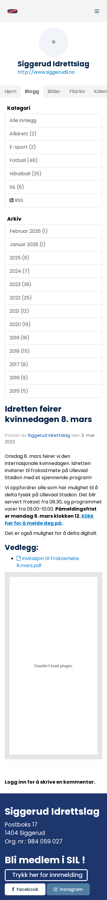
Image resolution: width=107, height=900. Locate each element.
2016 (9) (19, 377)
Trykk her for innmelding (47, 875)
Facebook (27, 889)
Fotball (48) (24, 160)
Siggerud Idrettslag (49, 435)
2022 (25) (21, 297)
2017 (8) (19, 364)
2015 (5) (19, 391)
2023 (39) (21, 284)
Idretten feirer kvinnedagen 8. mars (48, 414)
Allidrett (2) (23, 133)
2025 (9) (19, 257)
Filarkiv (77, 91)
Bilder (54, 91)
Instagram (71, 889)
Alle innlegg (23, 120)
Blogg (32, 91)
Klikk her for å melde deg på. (49, 520)
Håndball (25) (26, 173)
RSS (18, 200)
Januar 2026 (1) (27, 244)
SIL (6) (17, 187)
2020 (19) (20, 324)
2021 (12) (19, 311)
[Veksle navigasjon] (97, 11)
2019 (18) (19, 337)
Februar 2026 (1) (29, 231)
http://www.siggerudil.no (46, 72)
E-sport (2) (23, 147)
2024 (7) (20, 271)
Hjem (10, 91)
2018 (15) (20, 351)
